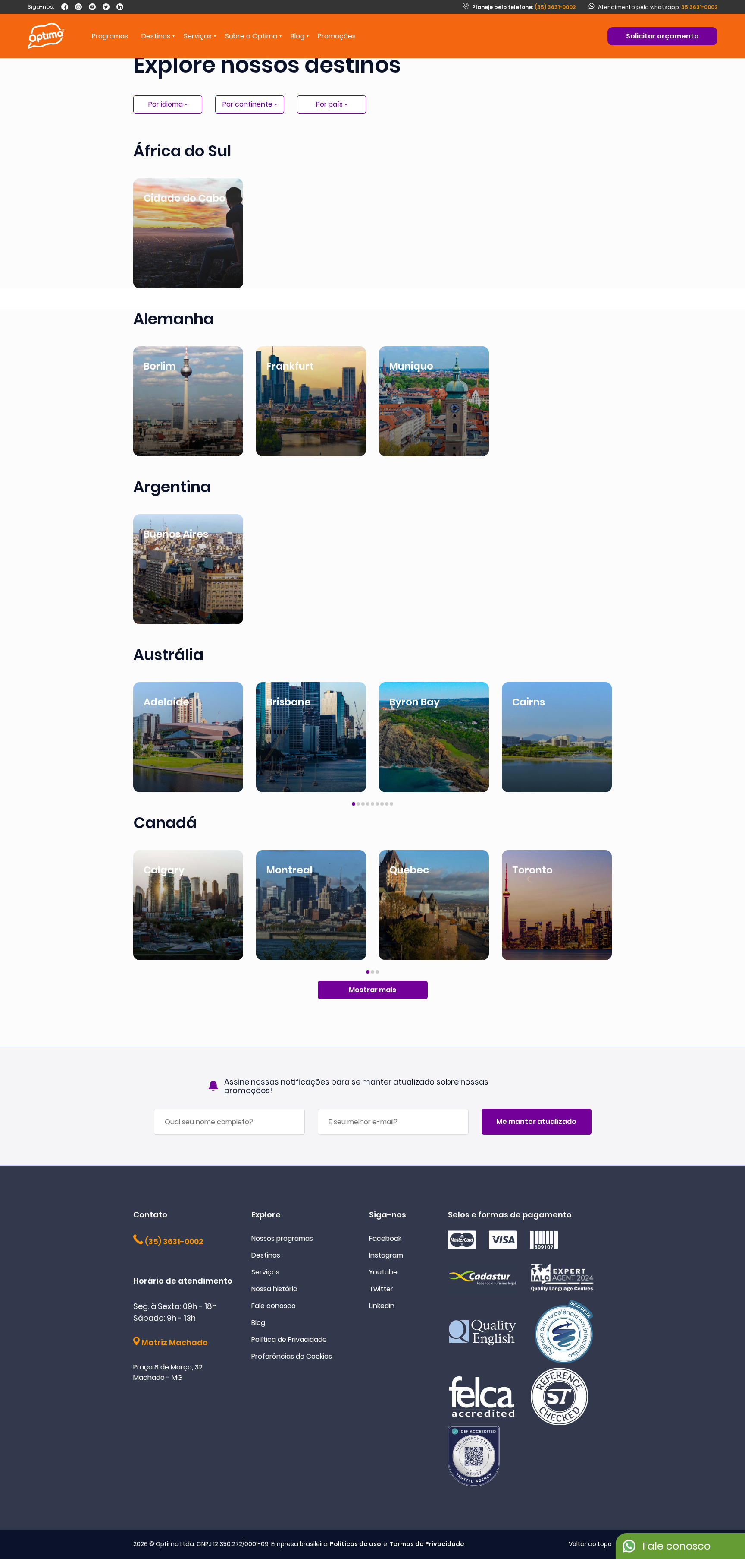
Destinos (265, 1255)
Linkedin (381, 1306)
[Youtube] (92, 6)
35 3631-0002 (699, 7)
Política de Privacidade (289, 1339)
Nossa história (274, 1289)
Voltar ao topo (590, 1544)
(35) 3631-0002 (524, 7)
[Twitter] (106, 6)
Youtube (383, 1272)
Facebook (385, 1238)
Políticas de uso (355, 1544)
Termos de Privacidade (426, 1544)
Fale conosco (273, 1306)
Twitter (381, 1289)
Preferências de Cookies (291, 1356)
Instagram (386, 1255)
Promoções (337, 36)
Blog (297, 36)
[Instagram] (78, 6)
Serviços (265, 1272)
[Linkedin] (119, 6)
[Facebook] (64, 6)
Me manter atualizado (536, 1121)
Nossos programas (282, 1238)
